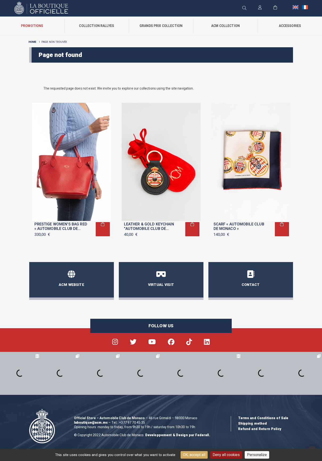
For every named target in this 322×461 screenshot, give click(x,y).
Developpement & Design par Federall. (177, 435)
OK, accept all (194, 455)
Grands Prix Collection (161, 25)
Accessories (290, 25)
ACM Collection (225, 25)
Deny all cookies (226, 455)
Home (33, 42)
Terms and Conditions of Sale (263, 418)
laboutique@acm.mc (91, 422)
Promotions (32, 25)
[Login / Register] (260, 7)
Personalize (257, 455)
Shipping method (252, 423)
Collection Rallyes (96, 25)
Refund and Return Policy (259, 429)
